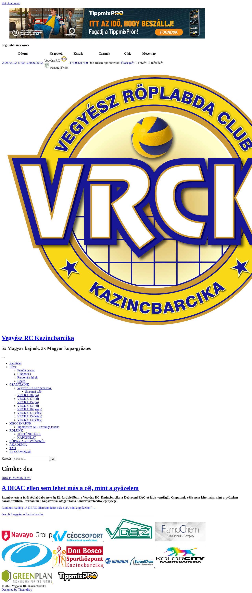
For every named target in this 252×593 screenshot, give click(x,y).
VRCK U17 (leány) (29, 412)
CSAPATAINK (19, 384)
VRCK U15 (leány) (29, 416)
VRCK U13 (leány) (29, 420)
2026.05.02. (23, 62)
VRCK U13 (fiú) (28, 405)
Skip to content (11, 3)
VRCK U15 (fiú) (28, 402)
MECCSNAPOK (20, 423)
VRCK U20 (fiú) (28, 395)
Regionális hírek (27, 377)
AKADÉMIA (18, 444)
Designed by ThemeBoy (17, 589)
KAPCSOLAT (26, 437)
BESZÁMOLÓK (20, 451)
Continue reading (49, 507)
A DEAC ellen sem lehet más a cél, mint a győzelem (70, 487)
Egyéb (21, 381)
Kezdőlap (15, 363)
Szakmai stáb (33, 391)
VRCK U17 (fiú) (28, 398)
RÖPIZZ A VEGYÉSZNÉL (27, 441)
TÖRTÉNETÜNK (29, 434)
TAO (12, 448)
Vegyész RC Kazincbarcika (38, 337)
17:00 (78, 62)
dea (4, 514)
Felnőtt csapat (25, 370)
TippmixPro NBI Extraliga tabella (38, 427)
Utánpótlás (24, 374)
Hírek (13, 366)
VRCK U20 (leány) (29, 409)
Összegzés (127, 62)
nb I (9, 514)
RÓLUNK (16, 430)
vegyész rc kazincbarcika (28, 514)
